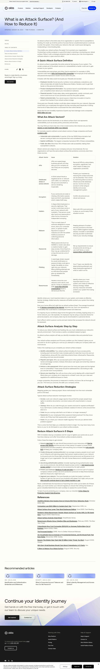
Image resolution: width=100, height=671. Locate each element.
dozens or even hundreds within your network (52, 128)
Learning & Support (38, 8)
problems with (42, 133)
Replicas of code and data (64, 469)
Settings (65, 666)
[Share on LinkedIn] (20, 69)
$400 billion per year (44, 112)
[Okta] (9, 8)
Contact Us (84, 639)
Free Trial (50, 645)
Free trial (84, 8)
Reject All (76, 666)
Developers (50, 8)
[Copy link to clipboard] (17, 69)
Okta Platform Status (86, 642)
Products (20, 8)
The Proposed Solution (45, 531)
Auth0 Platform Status (87, 645)
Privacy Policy (30, 668)
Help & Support (85, 636)
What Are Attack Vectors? (11, 53)
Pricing (50, 642)
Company (58, 8)
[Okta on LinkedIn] (12, 661)
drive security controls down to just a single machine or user (60, 480)
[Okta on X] (9, 661)
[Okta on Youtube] (5, 661)
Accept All (88, 666)
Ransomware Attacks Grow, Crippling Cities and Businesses (57, 521)
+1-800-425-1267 (14, 643)
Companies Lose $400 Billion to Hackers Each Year (54, 506)
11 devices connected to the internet (52, 307)
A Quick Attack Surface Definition (14, 51)
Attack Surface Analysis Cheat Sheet (49, 518)
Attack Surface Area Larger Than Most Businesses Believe (56, 509)
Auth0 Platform (52, 639)
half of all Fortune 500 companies (62, 73)
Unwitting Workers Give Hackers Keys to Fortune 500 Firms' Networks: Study (63, 501)
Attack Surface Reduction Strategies (14, 58)
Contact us (92, 8)
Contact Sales (52, 648)
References (7, 64)
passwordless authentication (82, 252)
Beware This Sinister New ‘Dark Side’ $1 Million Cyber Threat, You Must (60, 540)
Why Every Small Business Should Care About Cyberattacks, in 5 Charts (61, 545)
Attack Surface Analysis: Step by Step (14, 56)
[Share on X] (23, 69)
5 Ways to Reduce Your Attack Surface (50, 548)
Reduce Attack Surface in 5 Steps (13, 61)
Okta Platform (52, 636)
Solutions (28, 8)
